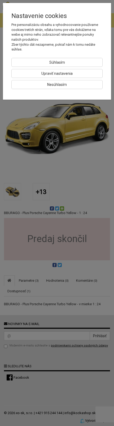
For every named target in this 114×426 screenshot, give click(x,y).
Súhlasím (57, 62)
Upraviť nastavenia (57, 73)
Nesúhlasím (57, 84)
